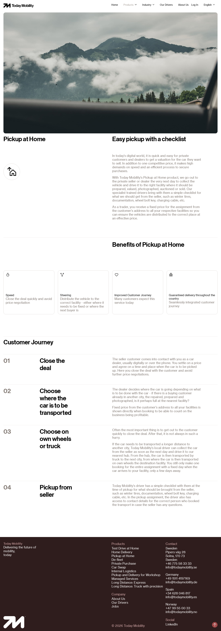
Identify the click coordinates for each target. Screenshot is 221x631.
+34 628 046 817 (178, 593)
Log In (194, 4)
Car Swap (119, 567)
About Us (183, 4)
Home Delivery (122, 552)
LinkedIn (172, 624)
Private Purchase (124, 563)
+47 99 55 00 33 (178, 608)
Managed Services (125, 578)
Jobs (115, 606)
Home (114, 4)
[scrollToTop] (215, 625)
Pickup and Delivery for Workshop (136, 575)
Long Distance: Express (129, 582)
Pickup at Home (123, 556)
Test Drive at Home (125, 548)
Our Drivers (166, 4)
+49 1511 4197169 (178, 578)
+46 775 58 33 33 (178, 563)
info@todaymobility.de (181, 582)
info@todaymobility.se (181, 567)
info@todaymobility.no (181, 612)
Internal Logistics (124, 571)
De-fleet (117, 559)
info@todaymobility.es (181, 597)
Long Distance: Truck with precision (137, 586)
